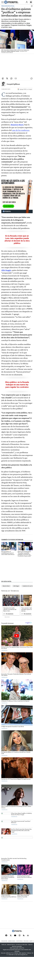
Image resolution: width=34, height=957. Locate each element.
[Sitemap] (28, 935)
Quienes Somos (11, 941)
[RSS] (23, 935)
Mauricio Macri (6, 586)
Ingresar (26, 2)
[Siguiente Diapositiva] (31, 604)
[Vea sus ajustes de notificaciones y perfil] (31, 2)
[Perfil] (17, 931)
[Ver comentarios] (31, 6)
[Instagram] (19, 936)
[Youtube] (15, 935)
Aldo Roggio (16, 586)
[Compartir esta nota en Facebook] (2, 78)
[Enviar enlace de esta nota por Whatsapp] (11, 78)
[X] (10, 936)
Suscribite (8, 206)
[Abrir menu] (2, 2)
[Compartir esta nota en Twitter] (7, 78)
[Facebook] (6, 935)
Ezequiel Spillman (13, 84)
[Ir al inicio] (11, 2)
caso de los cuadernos (20, 130)
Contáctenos (19, 941)
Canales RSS (4, 941)
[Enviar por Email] (15, 78)
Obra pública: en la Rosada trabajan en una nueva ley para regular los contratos (17, 384)
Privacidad (26, 941)
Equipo (31, 941)
